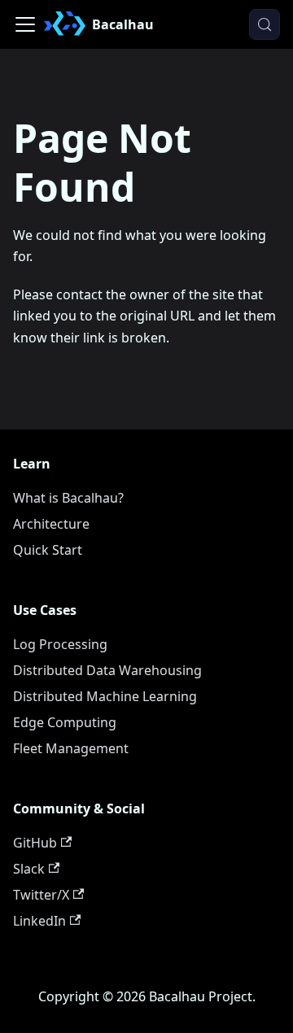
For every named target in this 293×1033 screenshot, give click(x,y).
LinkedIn (39, 921)
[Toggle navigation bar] (25, 24)
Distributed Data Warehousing (107, 670)
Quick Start (47, 550)
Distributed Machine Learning (105, 696)
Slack (29, 869)
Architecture (51, 524)
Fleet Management (71, 748)
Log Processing (60, 644)
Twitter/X (41, 895)
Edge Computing (64, 722)
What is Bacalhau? (68, 498)
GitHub (35, 843)
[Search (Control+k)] (264, 24)
